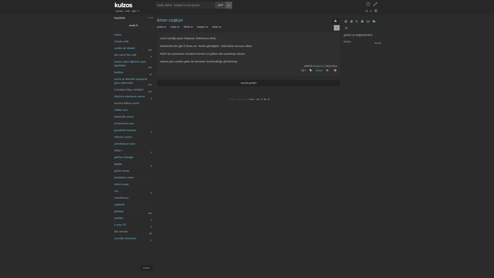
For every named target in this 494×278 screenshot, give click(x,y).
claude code (121, 41)
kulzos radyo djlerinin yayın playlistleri (130, 63)
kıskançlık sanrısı (124, 116)
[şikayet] (334, 70)
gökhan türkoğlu (124, 157)
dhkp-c (118, 150)
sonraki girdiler (249, 83)
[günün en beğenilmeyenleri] (356, 22)
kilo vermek (121, 231)
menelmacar (121, 198)
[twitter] (265, 99)
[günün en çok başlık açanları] (374, 22)
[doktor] (310, 70)
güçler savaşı (121, 171)
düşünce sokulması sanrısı (129, 96)
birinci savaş (121, 184)
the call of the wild (125, 55)
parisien (118, 218)
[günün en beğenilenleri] (346, 22)
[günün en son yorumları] (346, 28)
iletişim (252, 99)
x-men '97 (120, 225)
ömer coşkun (170, 20)
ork (116, 191)
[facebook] (261, 99)
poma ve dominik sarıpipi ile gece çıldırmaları (130, 81)
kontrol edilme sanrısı (126, 103)
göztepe (119, 211)
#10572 (308, 66)
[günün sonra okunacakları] (362, 22)
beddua (118, 72)
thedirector (318, 66)
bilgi (258, 99)
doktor (319, 70)
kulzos (118, 34)
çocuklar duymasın (125, 238)
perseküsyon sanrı (124, 143)
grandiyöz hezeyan (125, 130)
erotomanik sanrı (124, 123)
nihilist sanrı (121, 110)
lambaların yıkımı (124, 177)
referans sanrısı (123, 137)
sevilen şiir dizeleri (124, 48)
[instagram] (268, 99)
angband (119, 204)
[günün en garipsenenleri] (351, 22)
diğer (134, 11)
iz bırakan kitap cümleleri (128, 89)
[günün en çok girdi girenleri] (368, 22)
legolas (118, 164)
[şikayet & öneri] (335, 21)
